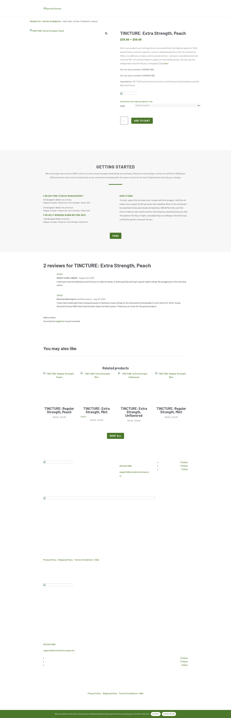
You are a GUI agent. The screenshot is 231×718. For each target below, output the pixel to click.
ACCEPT (155, 714)
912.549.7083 (126, 466)
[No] (227, 714)
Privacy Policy (50, 559)
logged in (59, 321)
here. (166, 63)
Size (122, 106)
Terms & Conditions (83, 559)
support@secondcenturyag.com (59, 650)
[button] (106, 33)
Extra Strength (51, 21)
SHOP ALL (115, 435)
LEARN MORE (169, 714)
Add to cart (142, 120)
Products (35, 21)
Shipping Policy (65, 559)
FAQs (115, 235)
